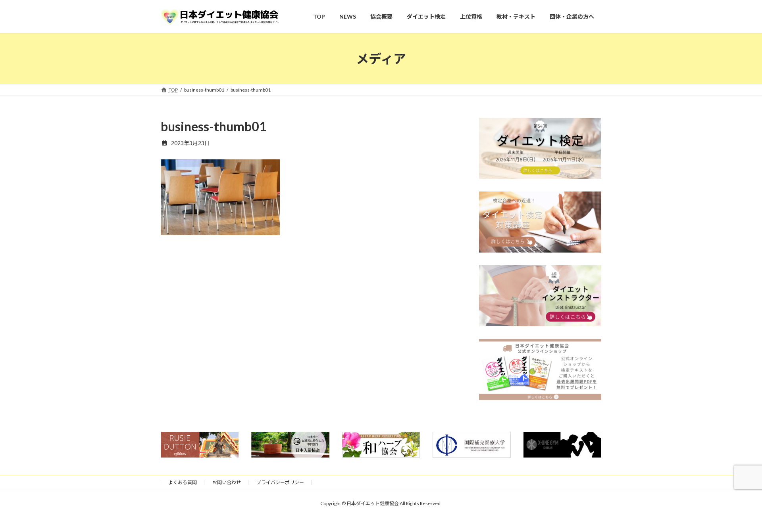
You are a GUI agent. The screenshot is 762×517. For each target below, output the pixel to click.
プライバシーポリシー (280, 482)
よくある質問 (182, 482)
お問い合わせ (226, 482)
